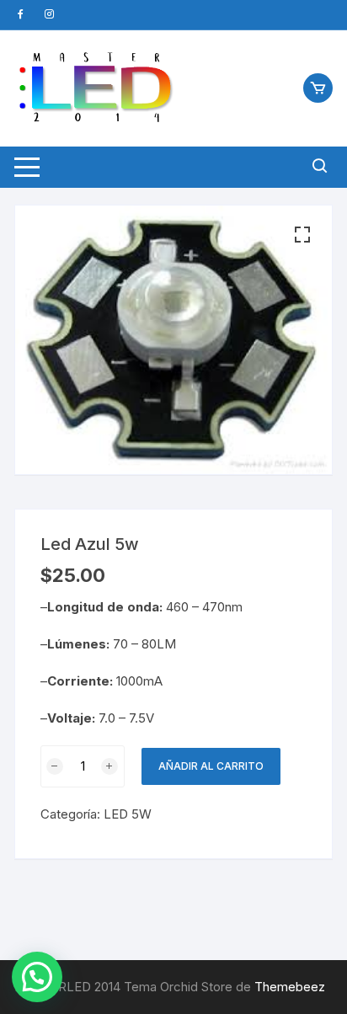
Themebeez (289, 987)
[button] (302, 235)
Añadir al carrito (211, 766)
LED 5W (128, 814)
